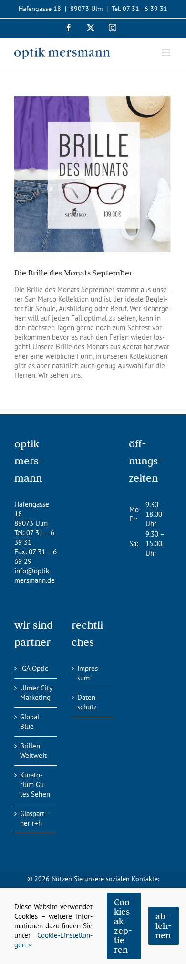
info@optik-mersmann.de (34, 575)
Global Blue (29, 721)
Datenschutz (87, 702)
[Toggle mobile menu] (167, 53)
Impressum (88, 673)
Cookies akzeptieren (124, 925)
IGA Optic (34, 668)
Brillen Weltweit (33, 750)
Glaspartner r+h (33, 818)
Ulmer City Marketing (36, 692)
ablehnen (163, 926)
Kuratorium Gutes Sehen (35, 784)
